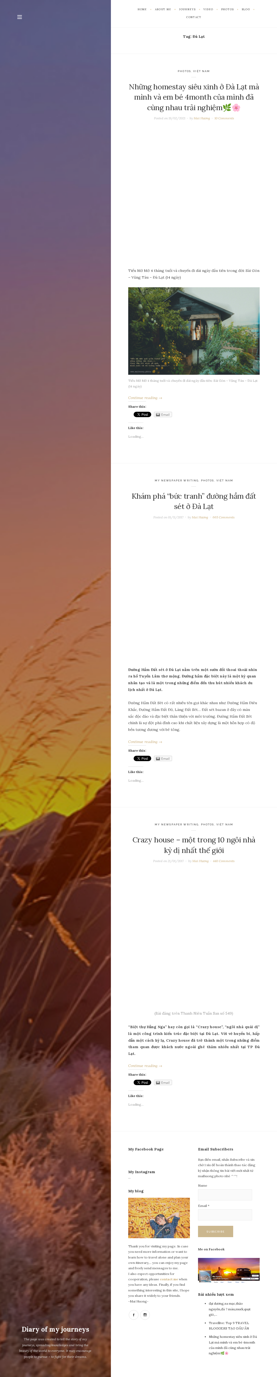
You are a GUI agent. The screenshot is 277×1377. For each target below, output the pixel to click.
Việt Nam (201, 71)
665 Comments (224, 517)
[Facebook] (133, 1315)
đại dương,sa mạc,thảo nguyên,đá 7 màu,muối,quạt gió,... (229, 1309)
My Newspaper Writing (177, 480)
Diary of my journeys (55, 1329)
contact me (169, 1279)
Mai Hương (202, 118)
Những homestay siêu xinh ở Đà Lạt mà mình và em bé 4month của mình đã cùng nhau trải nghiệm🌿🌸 (194, 97)
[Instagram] (145, 1315)
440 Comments (224, 861)
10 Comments (224, 118)
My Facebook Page (146, 1149)
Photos (184, 71)
